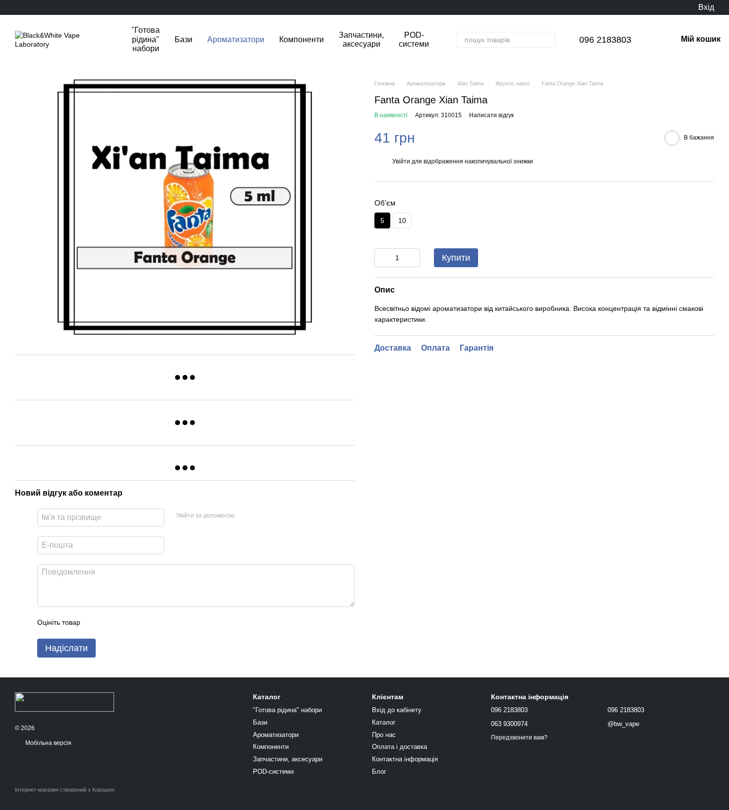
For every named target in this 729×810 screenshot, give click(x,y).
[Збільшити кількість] (413, 258)
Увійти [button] (401, 161)
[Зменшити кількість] (382, 258)
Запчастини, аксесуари (361, 39)
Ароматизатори (235, 39)
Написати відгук (491, 115)
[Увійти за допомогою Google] (261, 516)
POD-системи (414, 39)
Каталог (384, 722)
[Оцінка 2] (113, 623)
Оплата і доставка (399, 746)
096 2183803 (605, 39)
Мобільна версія (47, 742)
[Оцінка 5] (160, 623)
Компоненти (301, 39)
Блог (379, 771)
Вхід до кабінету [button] (397, 710)
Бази (183, 39)
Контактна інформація (405, 759)
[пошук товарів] (547, 40)
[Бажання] (669, 7)
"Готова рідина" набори (145, 39)
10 (402, 220)
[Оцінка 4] (144, 623)
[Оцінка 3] (128, 623)
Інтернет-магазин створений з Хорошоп (65, 790)
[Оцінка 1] (97, 623)
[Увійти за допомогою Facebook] (245, 516)
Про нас (384, 734)
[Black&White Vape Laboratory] (64, 701)
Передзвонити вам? (519, 737)
